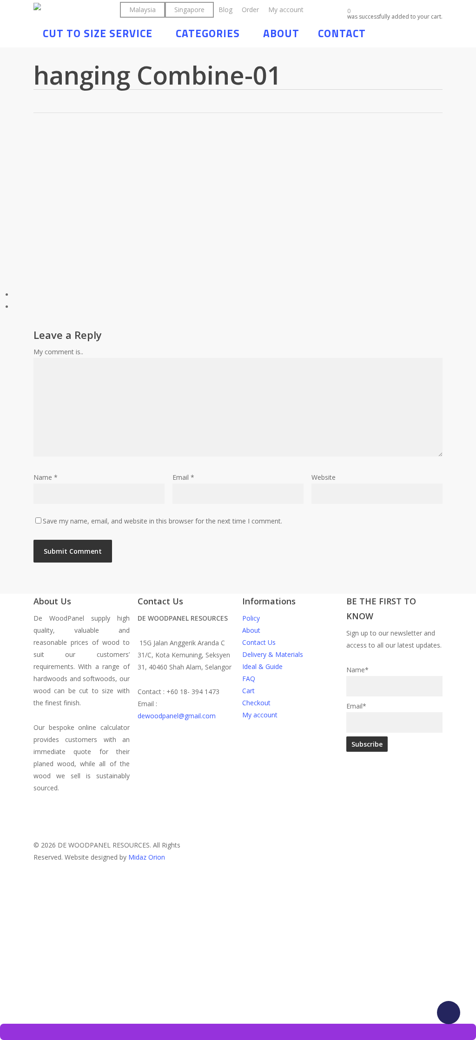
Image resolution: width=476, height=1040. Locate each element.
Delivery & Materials (272, 654)
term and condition (133, 990)
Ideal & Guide (262, 666)
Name (45, 477)
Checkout (256, 702)
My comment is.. (58, 351)
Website (323, 477)
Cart (248, 690)
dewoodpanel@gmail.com (177, 715)
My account (260, 714)
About (251, 630)
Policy (251, 618)
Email (183, 477)
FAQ (248, 678)
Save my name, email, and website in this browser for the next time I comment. (162, 521)
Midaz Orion (146, 857)
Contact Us (259, 642)
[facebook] (209, 799)
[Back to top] (238, 880)
